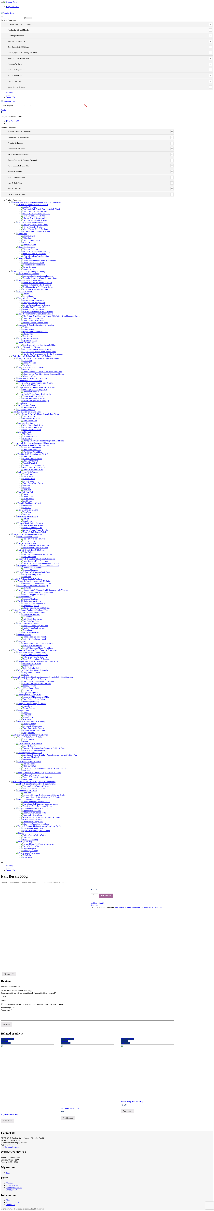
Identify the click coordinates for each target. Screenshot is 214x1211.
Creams (32, 416)
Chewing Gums (41, 225)
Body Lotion (33, 537)
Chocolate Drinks (43, 802)
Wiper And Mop (42, 289)
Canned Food (33, 688)
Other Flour (36, 450)
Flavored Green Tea (46, 844)
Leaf (28, 837)
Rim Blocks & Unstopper (53, 354)
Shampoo (34, 570)
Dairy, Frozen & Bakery (41, 356)
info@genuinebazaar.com (11, 1147)
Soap (29, 577)
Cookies (32, 207)
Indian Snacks (39, 265)
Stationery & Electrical (39, 735)
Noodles (27, 635)
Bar (27, 294)
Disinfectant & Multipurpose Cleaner (66, 316)
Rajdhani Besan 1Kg (9, 1114)
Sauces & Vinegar (39, 721)
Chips (24, 234)
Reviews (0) (9, 974)
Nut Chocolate (40, 254)
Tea (22, 833)
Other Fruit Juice (42, 824)
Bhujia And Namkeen (48, 260)
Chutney (32, 724)
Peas (28, 485)
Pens (28, 770)
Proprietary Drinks (44, 806)
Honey (30, 706)
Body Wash (36, 574)
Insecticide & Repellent (45, 325)
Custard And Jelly (44, 684)
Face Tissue (36, 663)
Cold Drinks (32, 790)
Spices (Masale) (36, 523)
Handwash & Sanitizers (45, 559)
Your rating (6, 1008)
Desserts (32, 407)
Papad (30, 505)
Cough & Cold (40, 603)
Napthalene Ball (41, 332)
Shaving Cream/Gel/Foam (53, 441)
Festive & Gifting (43, 213)
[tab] (9, 974)
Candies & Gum (37, 222)
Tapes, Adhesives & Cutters (50, 773)
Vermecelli (35, 632)
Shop (8, 1173)
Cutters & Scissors (44, 777)
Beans (30, 474)
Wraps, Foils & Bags (42, 670)
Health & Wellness (34, 579)
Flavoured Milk (36, 381)
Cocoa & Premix (42, 786)
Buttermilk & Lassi (40, 378)
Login (3, 110)
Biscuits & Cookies (40, 205)
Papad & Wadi (35, 503)
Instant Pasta (37, 646)
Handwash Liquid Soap (50, 563)
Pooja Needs (33, 338)
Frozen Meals (38, 396)
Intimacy (28, 597)
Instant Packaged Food (40, 610)
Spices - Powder (42, 530)
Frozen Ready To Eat (43, 394)
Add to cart (106, 896)
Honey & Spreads (39, 704)
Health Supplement (45, 592)
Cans (29, 793)
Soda (29, 855)
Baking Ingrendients (46, 681)
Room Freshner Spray (48, 278)
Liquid (30, 296)
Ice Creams (31, 405)
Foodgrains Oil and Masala (44, 443)
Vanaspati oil (38, 470)
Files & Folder (39, 750)
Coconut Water (40, 813)
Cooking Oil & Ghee (42, 454)
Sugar (29, 521)
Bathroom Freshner (45, 276)
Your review (6, 1010)
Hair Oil (32, 557)
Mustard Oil (37, 459)
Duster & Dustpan (44, 285)
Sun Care (33, 421)
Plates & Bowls (41, 657)
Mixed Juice (37, 819)
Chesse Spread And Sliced (53, 374)
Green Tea (35, 846)
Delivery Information (14, 1187)
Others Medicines (43, 608)
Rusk (29, 365)
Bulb (28, 741)
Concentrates (38, 828)
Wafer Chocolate (42, 256)
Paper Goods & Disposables (46, 650)
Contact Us (10, 1205)
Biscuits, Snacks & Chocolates (49, 202)
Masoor (32, 479)
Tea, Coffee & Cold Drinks (44, 782)
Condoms (34, 599)
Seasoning (35, 701)
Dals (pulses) (33, 472)
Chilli (29, 713)
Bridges (32, 236)
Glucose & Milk (41, 218)
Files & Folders (36, 744)
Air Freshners (33, 274)
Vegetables (35, 385)
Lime (29, 715)
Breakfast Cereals (38, 612)
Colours (32, 764)
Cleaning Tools (36, 280)
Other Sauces (38, 728)
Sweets (31, 269)
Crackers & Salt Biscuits (51, 209)
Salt (27, 519)
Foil (27, 675)
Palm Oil (33, 463)
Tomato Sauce (39, 730)
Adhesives (35, 775)
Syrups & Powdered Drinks (50, 826)
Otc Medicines (35, 601)
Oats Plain (35, 621)
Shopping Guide (12, 1202)
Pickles (26, 710)
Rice (28, 514)
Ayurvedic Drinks (44, 583)
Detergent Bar (39, 303)
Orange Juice (38, 822)
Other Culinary (40, 699)
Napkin (31, 666)
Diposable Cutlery (39, 652)
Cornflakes (35, 614)
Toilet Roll (35, 668)
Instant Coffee (39, 788)
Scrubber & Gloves (45, 287)
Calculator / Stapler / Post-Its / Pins (63, 755)
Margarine (35, 376)
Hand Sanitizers (41, 561)
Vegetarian (35, 392)
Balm (29, 588)
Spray (29, 336)
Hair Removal (39, 539)
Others (30, 334)
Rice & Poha (33, 510)
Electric (32, 329)
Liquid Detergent (43, 305)
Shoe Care (30, 343)
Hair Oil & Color (38, 550)
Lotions (32, 541)
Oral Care (29, 423)
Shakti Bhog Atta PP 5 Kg (132, 1101)
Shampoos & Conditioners (49, 565)
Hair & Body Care (34, 534)
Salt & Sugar (33, 516)
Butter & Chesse (37, 367)
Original (32, 848)
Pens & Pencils (35, 762)
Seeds (29, 501)
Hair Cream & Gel (44, 554)
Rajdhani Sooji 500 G (70, 1108)
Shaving (27, 432)
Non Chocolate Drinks (49, 804)
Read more (7, 1121)
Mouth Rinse (38, 425)
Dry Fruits (30, 492)
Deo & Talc (31, 543)
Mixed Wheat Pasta (45, 648)
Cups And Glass (42, 655)
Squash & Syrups (43, 831)
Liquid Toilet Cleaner (48, 352)
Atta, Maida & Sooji (42, 445)
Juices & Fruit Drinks (43, 808)
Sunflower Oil (39, 467)
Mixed (30, 719)
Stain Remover (40, 309)
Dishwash (29, 291)
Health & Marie (41, 220)
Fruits (24, 403)
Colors (30, 552)
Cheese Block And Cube (52, 372)
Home (3, 882)
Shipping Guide (12, 1185)
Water (29, 857)
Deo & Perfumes (42, 545)
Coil (27, 327)
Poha (29, 512)
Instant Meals (33, 623)
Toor (28, 488)
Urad (29, 490)
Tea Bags (28, 842)
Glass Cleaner (39, 320)
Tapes (29, 779)
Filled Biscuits (39, 216)
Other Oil (34, 461)
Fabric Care (31, 298)
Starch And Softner (45, 312)
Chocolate (35, 249)
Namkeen (29, 258)
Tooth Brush (37, 427)
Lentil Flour (36, 447)
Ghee (29, 456)
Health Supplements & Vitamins (55, 590)
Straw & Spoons (42, 659)
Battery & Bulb (36, 737)
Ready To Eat (39, 628)
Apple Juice (36, 811)
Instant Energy (40, 594)
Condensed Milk (42, 697)
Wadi (29, 508)
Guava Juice (37, 815)
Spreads (32, 708)
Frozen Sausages (42, 401)
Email (4, 1000)
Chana (30, 476)
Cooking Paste (35, 695)
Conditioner (36, 568)
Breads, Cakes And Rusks (48, 358)
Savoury (32, 267)
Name (4, 996)
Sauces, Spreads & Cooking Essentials (58, 677)
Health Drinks (34, 799)
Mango (31, 717)
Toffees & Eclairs (43, 231)
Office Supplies (36, 753)
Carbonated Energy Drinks (54, 795)
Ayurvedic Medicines (43, 581)
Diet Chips (35, 240)
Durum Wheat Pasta (46, 643)
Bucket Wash (38, 300)
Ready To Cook (41, 626)
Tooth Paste (36, 430)
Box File (33, 746)
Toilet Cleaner (34, 347)
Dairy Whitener (41, 835)
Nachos (32, 242)
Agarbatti (33, 340)
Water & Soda (34, 853)
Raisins (31, 499)
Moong (31, 481)
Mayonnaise (37, 726)
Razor (29, 438)
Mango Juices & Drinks (50, 817)
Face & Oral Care (34, 412)
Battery (31, 739)
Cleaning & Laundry (37, 271)
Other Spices (38, 525)
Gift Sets (33, 766)
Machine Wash (40, 307)
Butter (30, 369)
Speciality (34, 839)
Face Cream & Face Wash (48, 414)
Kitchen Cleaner (42, 323)
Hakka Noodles (41, 637)
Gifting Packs (38, 263)
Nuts (28, 494)
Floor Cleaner (39, 318)
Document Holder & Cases (54, 748)
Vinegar (32, 733)
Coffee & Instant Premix (46, 784)
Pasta (24, 641)
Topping (32, 686)
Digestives (35, 606)
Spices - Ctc (37, 528)
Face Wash (35, 418)
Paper (29, 759)
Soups (30, 630)
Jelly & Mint (37, 227)
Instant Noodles (41, 639)
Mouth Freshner (41, 229)
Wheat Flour (37, 452)
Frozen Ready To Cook (45, 387)
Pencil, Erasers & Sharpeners (56, 768)
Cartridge (33, 436)
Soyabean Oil (38, 465)
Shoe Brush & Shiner (48, 345)
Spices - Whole (41, 532)
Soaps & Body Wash (42, 572)
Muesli (30, 617)
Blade (29, 434)
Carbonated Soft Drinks (50, 797)
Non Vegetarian (41, 389)
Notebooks (35, 757)
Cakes (30, 361)
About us (9, 1183)
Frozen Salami (39, 398)
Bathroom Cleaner (44, 349)
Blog (8, 1200)
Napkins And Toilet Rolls (48, 661)
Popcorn (32, 245)
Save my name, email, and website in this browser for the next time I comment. (35, 1004)
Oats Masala (37, 619)
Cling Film (35, 672)
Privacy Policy (11, 1190)
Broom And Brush (44, 283)
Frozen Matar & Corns (44, 383)
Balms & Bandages (40, 586)
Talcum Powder (41, 548)
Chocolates (31, 247)
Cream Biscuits (41, 211)
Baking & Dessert (39, 679)
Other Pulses (38, 483)
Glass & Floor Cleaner (44, 314)
